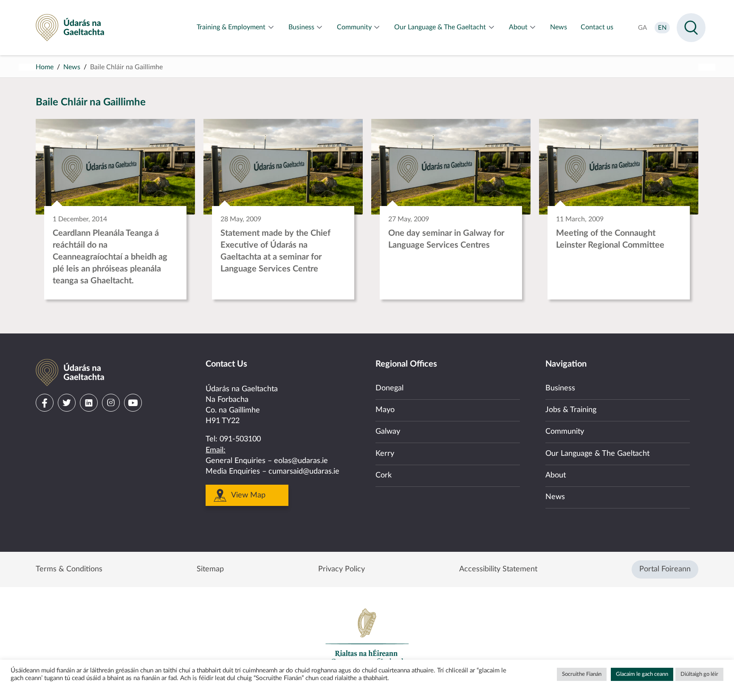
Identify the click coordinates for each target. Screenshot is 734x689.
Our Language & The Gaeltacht (597, 453)
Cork (383, 475)
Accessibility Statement (498, 569)
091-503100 (240, 439)
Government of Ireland (367, 636)
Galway (387, 431)
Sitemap (210, 569)
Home (45, 67)
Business (560, 388)
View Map (248, 495)
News (71, 67)
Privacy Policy (341, 569)
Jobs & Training (570, 410)
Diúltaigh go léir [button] (699, 674)
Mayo (385, 410)
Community (564, 431)
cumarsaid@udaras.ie (303, 471)
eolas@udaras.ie (301, 461)
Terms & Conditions (69, 569)
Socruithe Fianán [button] (581, 674)
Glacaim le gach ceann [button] (642, 674)
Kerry (384, 453)
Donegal (389, 388)
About (555, 475)
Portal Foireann (665, 569)
